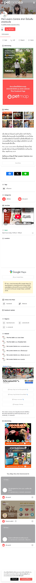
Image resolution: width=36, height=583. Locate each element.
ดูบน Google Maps (18, 277)
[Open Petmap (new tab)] (18, 92)
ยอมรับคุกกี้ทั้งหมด (26, 579)
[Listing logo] (4, 14)
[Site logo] (13, 2)
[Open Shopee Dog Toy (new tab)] (18, 434)
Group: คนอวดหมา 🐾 (18, 399)
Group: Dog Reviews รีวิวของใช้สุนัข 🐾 (18, 394)
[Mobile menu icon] (2, 2)
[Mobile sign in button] (34, 2)
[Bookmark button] (32, 497)
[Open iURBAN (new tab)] (18, 63)
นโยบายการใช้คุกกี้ (23, 574)
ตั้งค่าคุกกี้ (21, 576)
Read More (18, 163)
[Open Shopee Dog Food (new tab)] (18, 457)
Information (5, 34)
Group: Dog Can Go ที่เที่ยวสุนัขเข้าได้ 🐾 (18, 389)
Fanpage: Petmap (18, 404)
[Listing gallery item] (7, 115)
